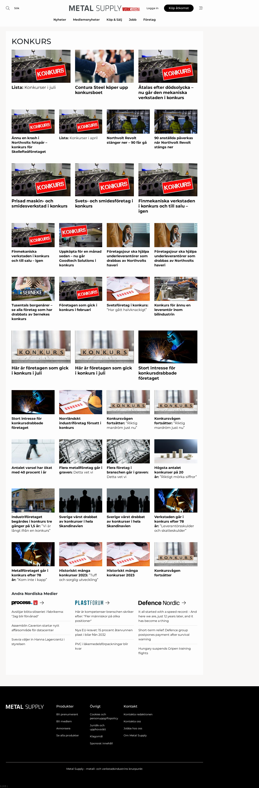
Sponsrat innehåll (101, 743)
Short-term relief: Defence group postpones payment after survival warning (163, 634)
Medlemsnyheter (86, 19)
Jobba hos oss (133, 728)
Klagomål (96, 736)
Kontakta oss (132, 721)
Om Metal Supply (135, 735)
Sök (16, 8)
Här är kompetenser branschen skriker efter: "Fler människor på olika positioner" (104, 616)
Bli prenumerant (67, 714)
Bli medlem (64, 721)
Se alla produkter (67, 735)
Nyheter (59, 19)
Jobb (133, 19)
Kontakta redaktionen (138, 714)
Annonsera (63, 728)
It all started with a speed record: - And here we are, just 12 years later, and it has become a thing (167, 616)
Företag (149, 19)
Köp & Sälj (114, 19)
